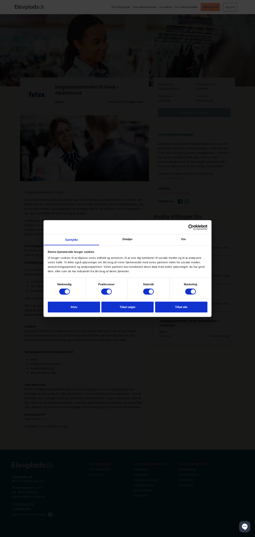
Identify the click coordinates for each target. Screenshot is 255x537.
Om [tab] (183, 239)
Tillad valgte (127, 307)
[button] (244, 526)
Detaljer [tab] (127, 239)
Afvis (74, 307)
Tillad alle (181, 307)
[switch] (106, 291)
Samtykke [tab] (71, 239)
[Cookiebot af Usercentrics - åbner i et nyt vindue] (191, 227)
